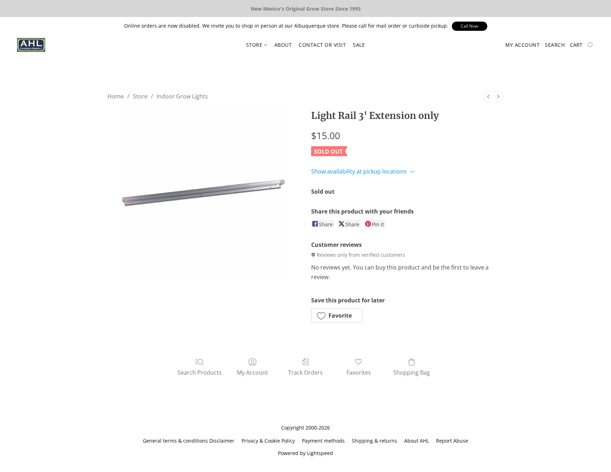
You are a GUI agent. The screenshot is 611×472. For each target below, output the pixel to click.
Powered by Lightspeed (305, 453)
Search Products (200, 372)
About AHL (416, 440)
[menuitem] (488, 96)
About (283, 44)
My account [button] (522, 44)
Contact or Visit (322, 44)
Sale (359, 44)
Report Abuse (452, 440)
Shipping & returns (374, 440)
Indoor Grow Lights (182, 96)
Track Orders (305, 372)
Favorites (359, 372)
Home (115, 96)
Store (255, 44)
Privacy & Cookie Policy (268, 440)
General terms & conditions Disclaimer (188, 440)
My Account (252, 372)
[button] (469, 26)
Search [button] (555, 44)
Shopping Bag (411, 372)
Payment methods (323, 440)
